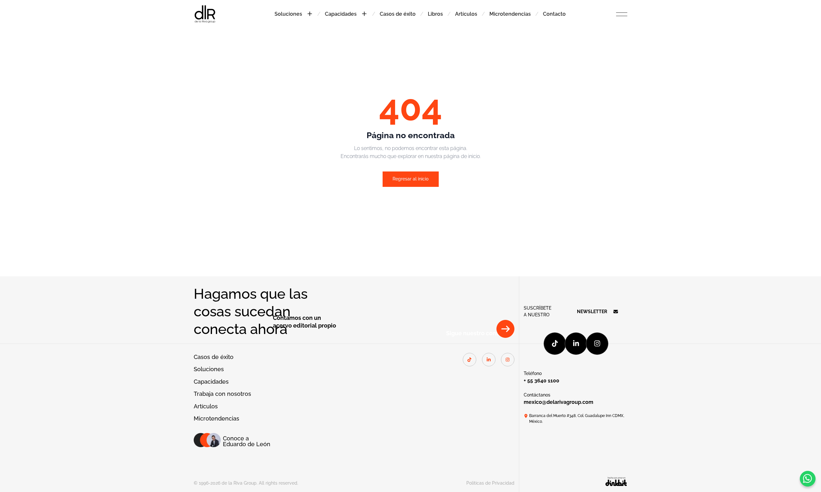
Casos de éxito (398, 14)
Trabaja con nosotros (222, 394)
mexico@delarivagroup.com (558, 402)
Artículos (466, 14)
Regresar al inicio (410, 178)
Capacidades (211, 382)
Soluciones (209, 369)
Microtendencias (510, 14)
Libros (435, 14)
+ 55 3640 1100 (541, 381)
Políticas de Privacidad (490, 483)
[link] (205, 13)
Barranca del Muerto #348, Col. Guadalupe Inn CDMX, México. (576, 418)
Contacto (554, 14)
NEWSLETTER (592, 311)
